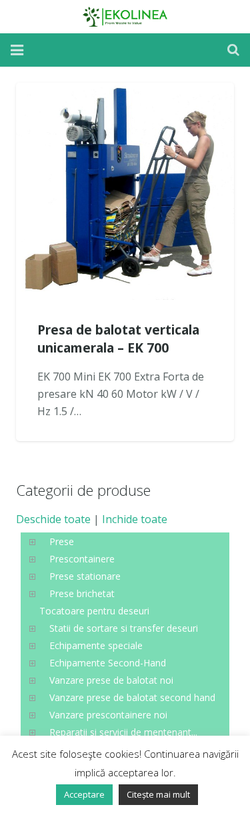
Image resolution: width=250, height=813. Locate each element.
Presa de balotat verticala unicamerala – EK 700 (118, 339)
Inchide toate (134, 519)
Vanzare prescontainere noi (108, 714)
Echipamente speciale (96, 645)
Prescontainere (82, 558)
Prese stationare (85, 576)
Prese (61, 541)
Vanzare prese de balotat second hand (132, 697)
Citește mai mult (158, 794)
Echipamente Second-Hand (107, 662)
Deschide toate (53, 519)
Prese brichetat (82, 593)
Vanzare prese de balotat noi (111, 680)
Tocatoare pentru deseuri (94, 610)
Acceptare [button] (84, 794)
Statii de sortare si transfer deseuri (123, 628)
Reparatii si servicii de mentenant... (123, 732)
